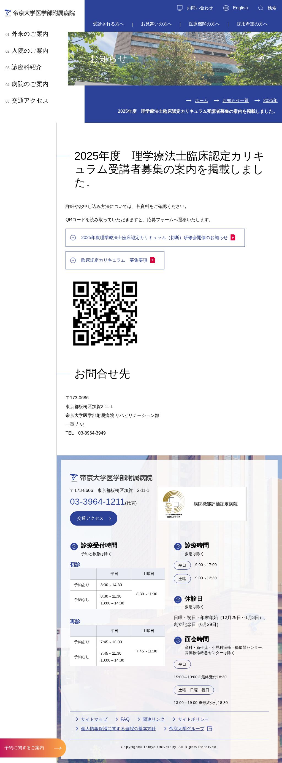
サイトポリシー (193, 719)
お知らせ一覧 (236, 100)
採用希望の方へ (252, 24)
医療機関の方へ (204, 24)
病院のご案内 (27, 84)
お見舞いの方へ (156, 24)
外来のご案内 (27, 33)
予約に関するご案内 (24, 747)
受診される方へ (108, 24)
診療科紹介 (24, 67)
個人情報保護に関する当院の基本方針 (118, 728)
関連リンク (154, 719)
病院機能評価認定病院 (216, 504)
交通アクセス (27, 100)
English (240, 8)
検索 (272, 8)
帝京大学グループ (186, 728)
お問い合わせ (200, 8)
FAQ (125, 719)
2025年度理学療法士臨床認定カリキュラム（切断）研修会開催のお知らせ (154, 237)
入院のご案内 (27, 50)
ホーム (201, 100)
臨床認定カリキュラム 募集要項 (114, 260)
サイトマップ (94, 719)
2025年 (270, 100)
